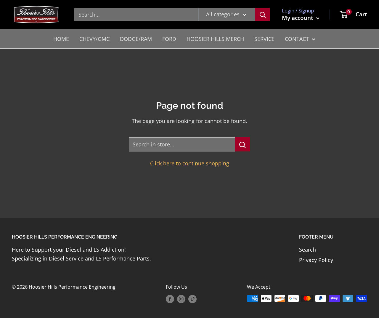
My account (298, 18)
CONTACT (297, 38)
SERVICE (264, 38)
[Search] (262, 14)
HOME (61, 38)
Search (307, 249)
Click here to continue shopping (189, 163)
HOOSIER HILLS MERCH (215, 38)
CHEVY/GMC (94, 38)
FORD (169, 38)
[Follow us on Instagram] (181, 299)
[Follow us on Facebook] (170, 299)
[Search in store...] (242, 144)
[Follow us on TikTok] (192, 299)
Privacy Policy (316, 259)
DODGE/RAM (136, 38)
